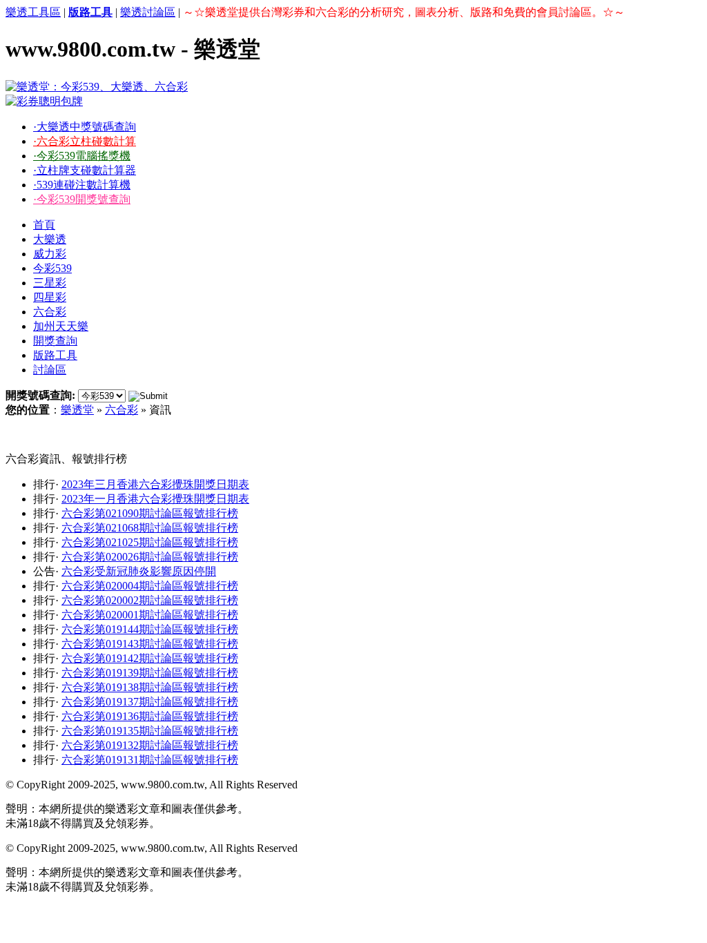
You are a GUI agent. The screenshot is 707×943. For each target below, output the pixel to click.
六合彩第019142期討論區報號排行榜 (149, 658)
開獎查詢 (55, 341)
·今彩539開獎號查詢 (81, 199)
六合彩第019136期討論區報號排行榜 (149, 716)
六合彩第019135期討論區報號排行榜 (149, 731)
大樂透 (49, 239)
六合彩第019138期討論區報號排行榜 (149, 687)
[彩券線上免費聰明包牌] (44, 101)
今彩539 (52, 268)
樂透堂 (77, 410)
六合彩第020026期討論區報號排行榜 (149, 557)
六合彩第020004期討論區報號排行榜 (149, 586)
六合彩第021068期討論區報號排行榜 (149, 528)
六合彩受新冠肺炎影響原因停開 (138, 571)
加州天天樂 (60, 326)
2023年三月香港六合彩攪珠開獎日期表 (155, 484)
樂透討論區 (147, 12)
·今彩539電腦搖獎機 (81, 156)
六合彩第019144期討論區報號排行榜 (149, 629)
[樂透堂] (97, 87)
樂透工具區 (33, 12)
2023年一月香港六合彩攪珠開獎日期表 (155, 499)
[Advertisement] (306, 435)
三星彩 (49, 283)
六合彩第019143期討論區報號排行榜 (149, 644)
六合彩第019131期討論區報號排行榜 (149, 760)
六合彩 (49, 312)
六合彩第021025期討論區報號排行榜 (149, 542)
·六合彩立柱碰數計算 (84, 141)
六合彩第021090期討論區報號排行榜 (149, 513)
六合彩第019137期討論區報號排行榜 (149, 702)
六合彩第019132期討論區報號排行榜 (149, 745)
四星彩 (49, 297)
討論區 (49, 370)
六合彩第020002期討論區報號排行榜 (149, 600)
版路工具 (55, 355)
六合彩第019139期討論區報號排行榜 (149, 673)
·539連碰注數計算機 (81, 185)
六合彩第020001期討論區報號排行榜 (149, 615)
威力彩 (49, 254)
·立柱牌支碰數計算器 (84, 170)
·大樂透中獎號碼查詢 (84, 127)
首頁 (44, 225)
